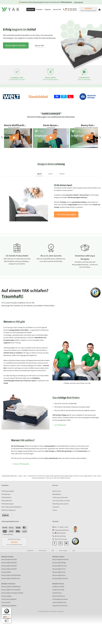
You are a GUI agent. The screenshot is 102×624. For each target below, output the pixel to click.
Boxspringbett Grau (59, 572)
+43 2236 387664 (72, 10)
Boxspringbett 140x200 (9, 569)
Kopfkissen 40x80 (58, 586)
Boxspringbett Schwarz (60, 578)
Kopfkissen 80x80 (58, 590)
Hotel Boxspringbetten (9, 605)
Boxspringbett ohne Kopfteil (10, 590)
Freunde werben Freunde (61, 501)
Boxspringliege (6, 596)
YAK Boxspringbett (7, 491)
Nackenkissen (57, 593)
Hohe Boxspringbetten (9, 599)
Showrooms (56, 491)
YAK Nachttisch (6, 497)
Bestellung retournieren (60, 504)
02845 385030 (61, 533)
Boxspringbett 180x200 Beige (11, 575)
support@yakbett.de (62, 530)
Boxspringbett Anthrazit (60, 559)
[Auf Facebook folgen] (54, 543)
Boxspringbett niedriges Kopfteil (12, 593)
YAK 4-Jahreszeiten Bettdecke (11, 507)
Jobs (73, 550)
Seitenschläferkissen (59, 602)
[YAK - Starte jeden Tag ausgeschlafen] (10, 9)
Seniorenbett (5, 602)
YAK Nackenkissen (7, 504)
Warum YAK (57, 9)
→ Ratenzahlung (7, 534)
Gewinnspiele (63, 550)
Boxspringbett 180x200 (9, 563)
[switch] (7, 621)
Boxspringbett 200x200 (9, 559)
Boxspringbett (6, 572)
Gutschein (55, 507)
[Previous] (2, 137)
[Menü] (10, 609)
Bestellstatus (56, 494)
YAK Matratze (5, 494)
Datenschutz (42, 550)
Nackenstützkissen (58, 596)
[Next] (100, 137)
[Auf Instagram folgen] (60, 543)
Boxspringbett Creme (59, 566)
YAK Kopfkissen (6, 501)
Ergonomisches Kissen (60, 605)
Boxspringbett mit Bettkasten (11, 586)
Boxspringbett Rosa (59, 575)
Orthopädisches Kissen (60, 599)
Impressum (30, 550)
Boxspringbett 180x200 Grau (10, 578)
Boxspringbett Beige (59, 563)
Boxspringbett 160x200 (9, 566)
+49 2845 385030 (72, 8)
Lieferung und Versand (60, 497)
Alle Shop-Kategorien (8, 510)
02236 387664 (61, 536)
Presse (54, 510)
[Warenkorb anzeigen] (100, 9)
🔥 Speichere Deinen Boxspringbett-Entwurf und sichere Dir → (51, 2)
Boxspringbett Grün (59, 569)
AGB (52, 550)
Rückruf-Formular (61, 539)
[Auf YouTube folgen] (66, 543)
